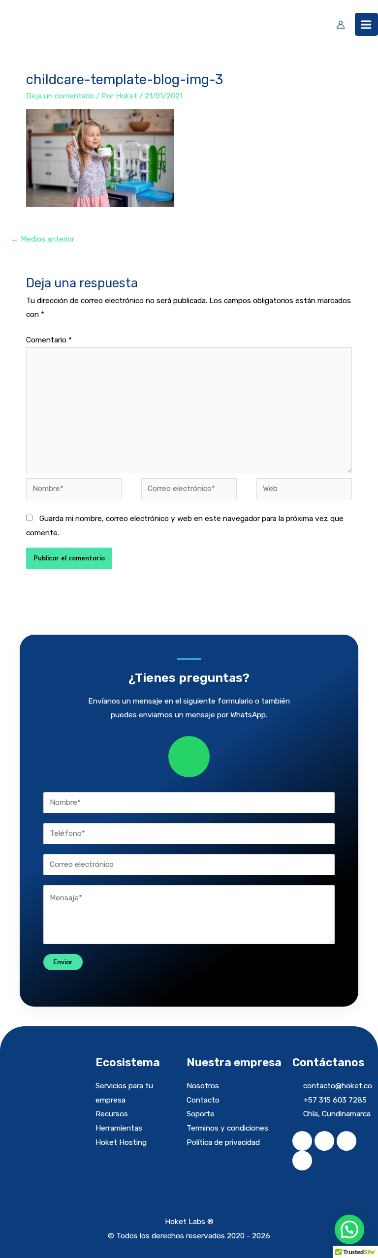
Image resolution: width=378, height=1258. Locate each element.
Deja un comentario (60, 96)
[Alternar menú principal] (366, 24)
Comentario (49, 340)
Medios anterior (42, 239)
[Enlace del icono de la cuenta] (340, 24)
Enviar (63, 962)
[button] (349, 1229)
